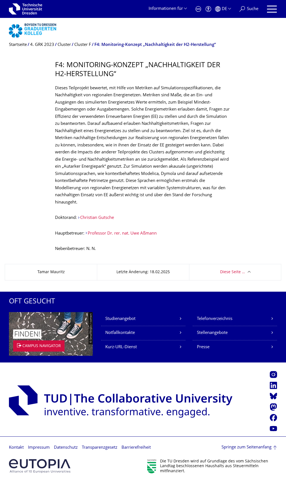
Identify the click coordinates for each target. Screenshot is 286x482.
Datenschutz (66, 448)
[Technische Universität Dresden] (25, 9)
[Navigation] (272, 9)
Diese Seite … (232, 272)
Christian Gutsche (97, 218)
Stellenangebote (212, 333)
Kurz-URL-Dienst (121, 347)
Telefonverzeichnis (214, 319)
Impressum (39, 448)
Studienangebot (120, 319)
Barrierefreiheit (136, 448)
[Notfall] (198, 9)
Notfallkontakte (120, 333)
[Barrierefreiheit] (208, 9)
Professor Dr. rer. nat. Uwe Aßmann (122, 233)
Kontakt (16, 448)
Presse (203, 347)
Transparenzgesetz (99, 448)
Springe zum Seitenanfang (246, 447)
